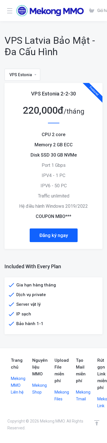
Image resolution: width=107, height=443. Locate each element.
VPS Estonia (20, 74)
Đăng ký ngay (53, 235)
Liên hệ (17, 392)
